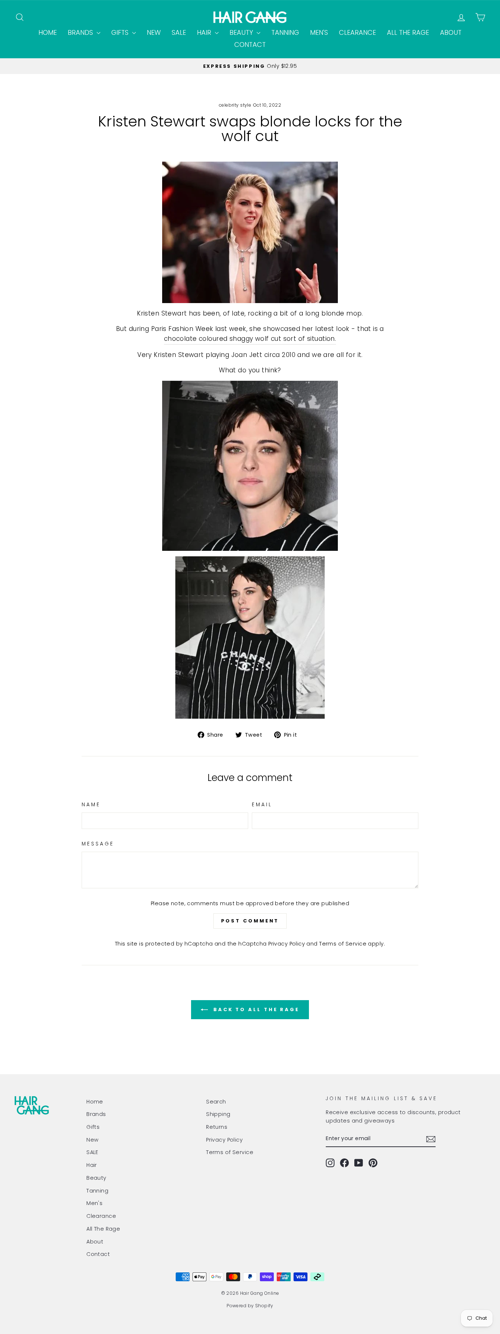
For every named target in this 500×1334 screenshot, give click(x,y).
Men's (319, 32)
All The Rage (408, 32)
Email (262, 804)
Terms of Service (342, 943)
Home (47, 32)
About (451, 32)
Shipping (218, 1114)
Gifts (120, 32)
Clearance (357, 32)
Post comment (250, 920)
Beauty (242, 32)
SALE (179, 32)
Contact (250, 44)
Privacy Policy (286, 943)
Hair (205, 32)
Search (216, 1101)
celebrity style (235, 105)
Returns (216, 1127)
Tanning (285, 32)
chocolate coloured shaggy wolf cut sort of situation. (250, 338)
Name (91, 804)
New (154, 32)
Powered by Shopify (250, 1305)
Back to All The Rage (255, 1009)
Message (98, 843)
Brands (81, 32)
